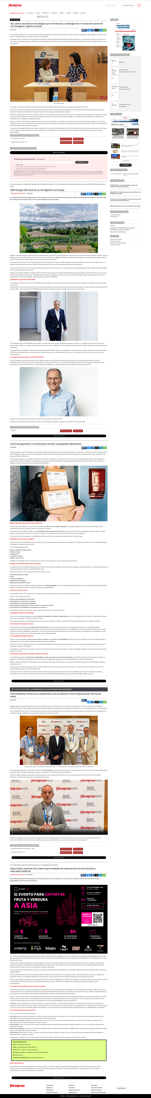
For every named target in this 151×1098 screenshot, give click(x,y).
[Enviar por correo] (89, 30)
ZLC (46, 36)
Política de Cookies (96, 1090)
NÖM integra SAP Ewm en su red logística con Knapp (125, 206)
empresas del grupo (75, 172)
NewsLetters (50, 1090)
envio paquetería (51, 585)
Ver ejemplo (41, 159)
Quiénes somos (73, 1092)
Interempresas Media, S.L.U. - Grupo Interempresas (78, 1096)
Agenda (69, 13)
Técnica (61, 13)
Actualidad (30, 13)
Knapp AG (122, 62)
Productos (45, 13)
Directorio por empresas (118, 232)
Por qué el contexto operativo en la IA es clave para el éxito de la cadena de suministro (125, 199)
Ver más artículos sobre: (20, 689)
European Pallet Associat (127, 72)
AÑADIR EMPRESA (121, 1088)
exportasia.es (19, 1055)
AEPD (101, 173)
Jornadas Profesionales (116, 239)
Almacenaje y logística (17, 13)
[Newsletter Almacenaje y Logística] (125, 137)
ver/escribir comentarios (59, 436)
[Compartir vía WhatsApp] (105, 30)
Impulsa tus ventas (115, 241)
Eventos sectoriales (115, 245)
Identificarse (50, 1085)
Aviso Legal (27, 170)
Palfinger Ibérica (125, 89)
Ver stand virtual (78, 139)
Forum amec (15, 706)
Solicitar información (66, 139)
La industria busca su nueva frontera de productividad (50, 689)
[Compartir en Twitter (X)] (97, 30)
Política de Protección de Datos (38, 170)
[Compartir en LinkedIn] (101, 30)
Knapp (58, 257)
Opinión (38, 13)
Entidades (76, 13)
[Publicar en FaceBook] (93, 30)
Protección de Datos (96, 1087)
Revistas (83, 13)
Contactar (71, 1085)
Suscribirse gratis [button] (128, 5)
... (119, 80)
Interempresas (48, 770)
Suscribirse (126, 165)
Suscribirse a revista (51, 1092)
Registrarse (49, 1087)
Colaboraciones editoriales (98, 1092)
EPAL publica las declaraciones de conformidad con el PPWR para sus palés (125, 192)
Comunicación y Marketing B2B (118, 243)
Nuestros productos (74, 1090)
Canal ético (72, 1087)
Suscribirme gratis (82, 162)
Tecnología (54, 13)
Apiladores (122, 106)
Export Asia (93, 956)
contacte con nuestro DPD (55, 173)
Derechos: (93, 172)
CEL (94, 34)
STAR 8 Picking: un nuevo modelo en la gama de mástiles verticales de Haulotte (123, 186)
